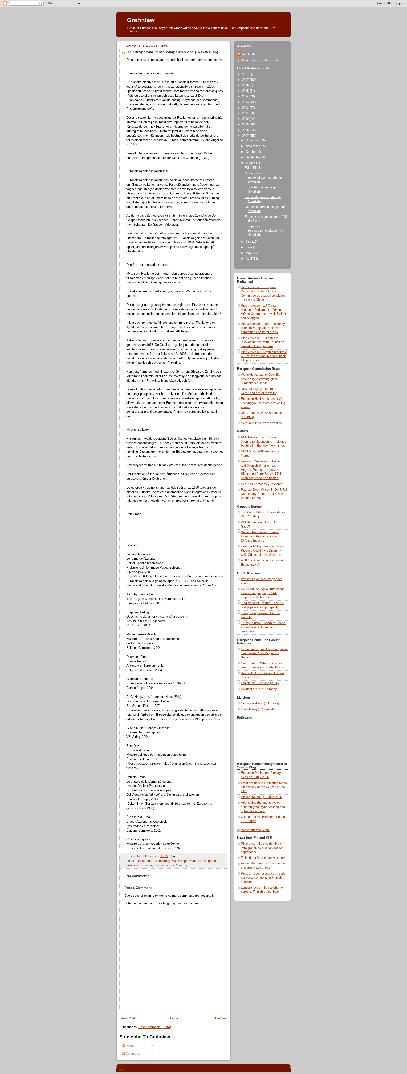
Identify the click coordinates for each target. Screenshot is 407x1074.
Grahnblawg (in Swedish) (258, 709)
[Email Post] (172, 856)
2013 (246, 102)
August (251, 163)
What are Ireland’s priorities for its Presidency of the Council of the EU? (264, 787)
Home (174, 1018)
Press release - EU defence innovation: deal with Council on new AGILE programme (262, 342)
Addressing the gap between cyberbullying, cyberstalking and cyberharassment (263, 807)
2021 (246, 74)
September (253, 157)
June (249, 247)
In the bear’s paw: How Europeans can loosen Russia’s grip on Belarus (264, 653)
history (158, 865)
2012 (246, 107)
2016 (246, 85)
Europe (182, 861)
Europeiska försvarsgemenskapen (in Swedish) (264, 230)
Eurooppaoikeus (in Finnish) (260, 703)
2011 (246, 113)
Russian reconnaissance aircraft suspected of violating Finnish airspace (263, 878)
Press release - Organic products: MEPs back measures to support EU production (264, 356)
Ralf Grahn (249, 54)
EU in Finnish (254, 168)
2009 (246, 124)
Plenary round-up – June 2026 (261, 797)
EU (174, 861)
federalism (133, 865)
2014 (246, 96)
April (249, 258)
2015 (246, 91)
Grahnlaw (141, 20)
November (253, 146)
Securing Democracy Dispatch (261, 484)
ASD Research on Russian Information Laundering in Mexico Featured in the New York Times (263, 441)
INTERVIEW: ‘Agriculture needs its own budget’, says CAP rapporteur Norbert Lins (263, 593)
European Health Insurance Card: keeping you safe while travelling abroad (263, 403)
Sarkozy (181, 865)
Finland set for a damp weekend (263, 858)
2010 (246, 119)
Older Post (220, 1018)
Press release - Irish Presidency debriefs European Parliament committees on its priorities (263, 328)
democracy (162, 861)
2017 (246, 79)
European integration (203, 861)
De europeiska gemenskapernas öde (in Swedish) (172, 52)
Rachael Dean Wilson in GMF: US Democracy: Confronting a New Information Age (264, 494)
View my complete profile (259, 60)
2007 (246, 135)
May (249, 253)
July (249, 241)
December (253, 140)
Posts (129, 1046)
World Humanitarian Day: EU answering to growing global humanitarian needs (260, 379)
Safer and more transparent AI (261, 423)
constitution (145, 861)
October (251, 151)
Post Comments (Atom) (154, 1027)
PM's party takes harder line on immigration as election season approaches (262, 848)
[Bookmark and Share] (253, 830)
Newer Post (127, 1018)
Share (120, 1070)
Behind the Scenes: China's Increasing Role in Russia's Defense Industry (260, 536)
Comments (133, 1053)
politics (169, 865)
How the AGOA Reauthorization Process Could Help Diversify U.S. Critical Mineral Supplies (262, 550)
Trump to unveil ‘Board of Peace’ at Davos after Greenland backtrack (263, 627)
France (147, 865)
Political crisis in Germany (259, 689)
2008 (246, 130)
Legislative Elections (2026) (260, 683)
